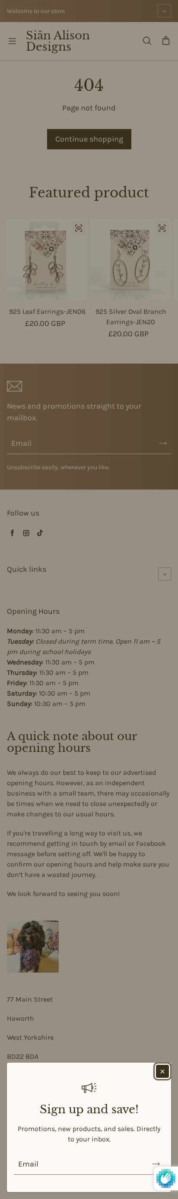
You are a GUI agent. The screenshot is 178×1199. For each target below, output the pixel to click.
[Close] (162, 1071)
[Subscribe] (156, 1164)
